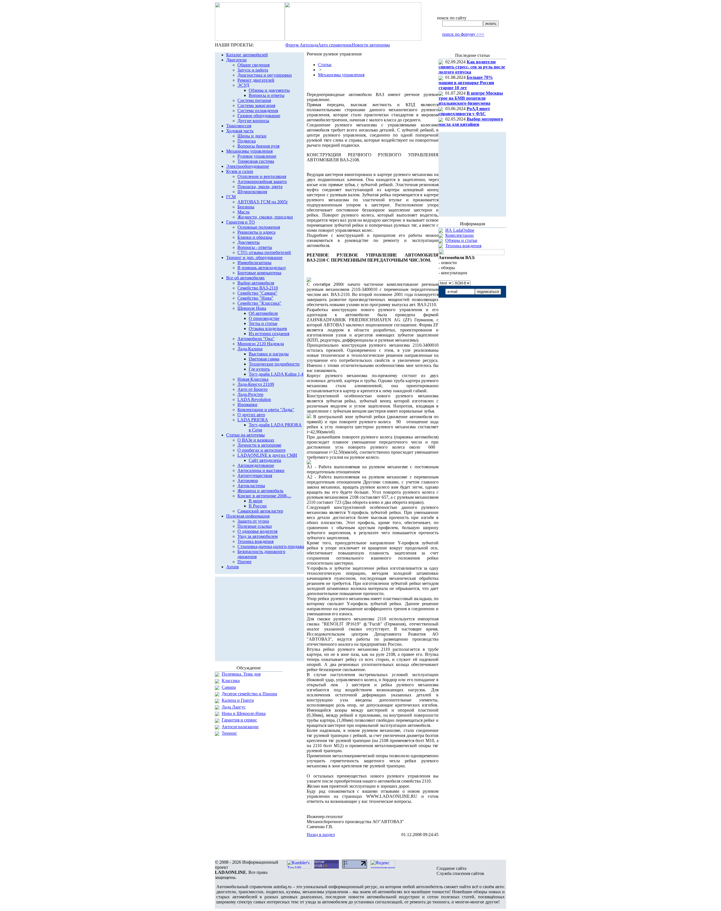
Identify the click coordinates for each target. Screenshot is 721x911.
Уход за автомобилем (257, 536)
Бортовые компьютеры (259, 272)
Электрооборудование (247, 166)
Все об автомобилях (245, 277)
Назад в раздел (321, 834)
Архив (232, 566)
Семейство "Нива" (255, 298)
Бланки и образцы (254, 237)
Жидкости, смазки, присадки (265, 217)
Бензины (245, 206)
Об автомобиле (263, 313)
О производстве (264, 318)
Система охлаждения (257, 110)
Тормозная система (255, 161)
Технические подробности (274, 364)
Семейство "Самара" (257, 293)
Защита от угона (253, 521)
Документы (248, 242)
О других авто (251, 414)
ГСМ (231, 196)
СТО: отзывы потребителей (264, 252)
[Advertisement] (373, 848)
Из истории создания (269, 333)
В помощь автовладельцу (261, 267)
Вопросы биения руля (258, 146)
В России (258, 506)
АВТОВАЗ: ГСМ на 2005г (262, 201)
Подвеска (246, 141)
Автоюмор (247, 480)
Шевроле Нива (251, 308)
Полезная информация (248, 516)
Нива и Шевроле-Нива (244, 713)
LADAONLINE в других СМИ (267, 455)
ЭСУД (243, 85)
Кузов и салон (239, 171)
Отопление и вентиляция (261, 176)
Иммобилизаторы (254, 262)
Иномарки (247, 404)
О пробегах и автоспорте (261, 450)
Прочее (244, 561)
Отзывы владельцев (268, 328)
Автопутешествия (254, 475)
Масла (243, 212)
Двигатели (236, 59)
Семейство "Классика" (259, 303)
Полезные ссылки (254, 526)
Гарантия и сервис (239, 720)
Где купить (259, 369)
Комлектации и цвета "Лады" (265, 409)
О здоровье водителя (257, 531)
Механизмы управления (249, 151)
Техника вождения (255, 541)
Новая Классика (252, 379)
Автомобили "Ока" (256, 338)
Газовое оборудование (258, 115)
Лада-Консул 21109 (255, 384)
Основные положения (258, 227)
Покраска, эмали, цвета (259, 186)
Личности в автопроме (259, 445)
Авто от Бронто (252, 389)
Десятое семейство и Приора (249, 693)
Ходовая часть (239, 130)
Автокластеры (251, 485)
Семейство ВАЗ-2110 (257, 288)
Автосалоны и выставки (260, 470)
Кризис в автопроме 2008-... (264, 495)
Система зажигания (256, 105)
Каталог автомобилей (247, 54)
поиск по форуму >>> (463, 34)
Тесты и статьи (263, 323)
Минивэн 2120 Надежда (260, 343)
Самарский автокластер (260, 511)
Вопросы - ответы (254, 247)
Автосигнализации (240, 726)
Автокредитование (255, 465)
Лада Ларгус (234, 707)
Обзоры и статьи (461, 240)
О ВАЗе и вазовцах (255, 440)
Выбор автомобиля (255, 282)
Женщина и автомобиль (260, 490)
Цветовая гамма (264, 359)
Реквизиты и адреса (256, 232)
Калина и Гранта (238, 700)
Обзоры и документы (269, 90)
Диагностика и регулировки (264, 75)
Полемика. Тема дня (241, 674)
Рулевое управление (256, 156)
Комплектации (459, 235)
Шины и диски (251, 135)
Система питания (254, 100)
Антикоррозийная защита (262, 181)
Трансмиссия (238, 125)
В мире (255, 500)
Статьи (324, 64)
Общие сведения (253, 65)
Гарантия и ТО (240, 222)
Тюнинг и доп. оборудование (254, 257)
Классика (231, 680)
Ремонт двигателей (255, 80)
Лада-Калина (249, 348)
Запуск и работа (252, 70)
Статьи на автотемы (245, 435)
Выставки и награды (269, 353)
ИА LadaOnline (459, 230)
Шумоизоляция (252, 191)
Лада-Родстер (250, 394)
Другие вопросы (253, 120)
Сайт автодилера (265, 460)
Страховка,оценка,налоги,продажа (270, 546)
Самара (229, 687)
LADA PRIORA (252, 419)
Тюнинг (229, 733)
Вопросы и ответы (266, 95)
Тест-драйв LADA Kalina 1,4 (276, 374)
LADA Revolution (254, 399)
